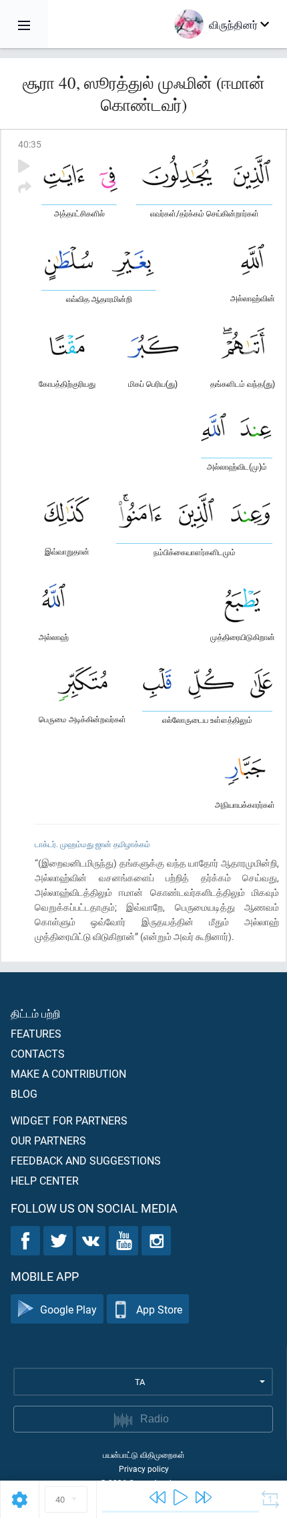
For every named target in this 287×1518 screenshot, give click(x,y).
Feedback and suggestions (86, 1160)
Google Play (68, 1309)
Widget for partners (69, 1120)
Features (36, 1033)
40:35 (29, 144)
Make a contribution (68, 1073)
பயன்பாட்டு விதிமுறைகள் (144, 1454)
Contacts (38, 1053)
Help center (45, 1180)
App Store (159, 1309)
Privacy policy (144, 1468)
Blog (24, 1093)
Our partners (48, 1140)
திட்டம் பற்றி (36, 1013)
